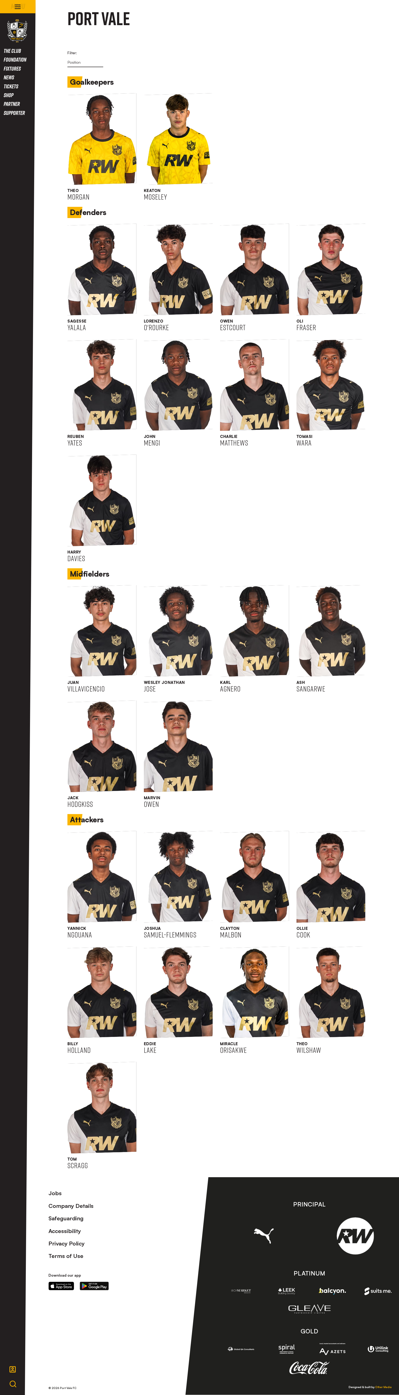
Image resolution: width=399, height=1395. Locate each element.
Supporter (14, 112)
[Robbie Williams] (355, 1236)
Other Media (383, 1387)
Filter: (72, 53)
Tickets (11, 86)
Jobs (55, 1193)
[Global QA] (241, 1349)
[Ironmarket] (241, 1291)
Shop (8, 95)
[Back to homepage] (17, 31)
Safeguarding (66, 1218)
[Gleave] (309, 1309)
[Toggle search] (13, 1384)
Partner (12, 103)
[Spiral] (286, 1349)
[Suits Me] (378, 1291)
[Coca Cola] (309, 1368)
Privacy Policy (66, 1243)
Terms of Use (65, 1255)
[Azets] (332, 1349)
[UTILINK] (378, 1349)
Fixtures (12, 68)
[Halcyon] (332, 1291)
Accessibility (64, 1230)
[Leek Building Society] (286, 1291)
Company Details (71, 1205)
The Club (12, 50)
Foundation (15, 59)
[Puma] (263, 1236)
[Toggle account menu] (13, 1369)
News (9, 77)
